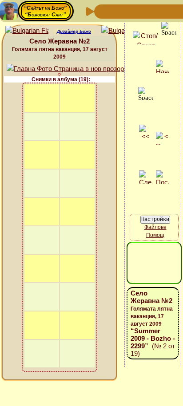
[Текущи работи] (159, 11)
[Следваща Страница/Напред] (116, 11)
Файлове (155, 227)
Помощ (155, 235)
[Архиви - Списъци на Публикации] (130, 11)
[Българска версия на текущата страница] (122, 31)
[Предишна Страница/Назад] (102, 11)
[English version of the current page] (26, 31)
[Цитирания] (144, 11)
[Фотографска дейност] (173, 11)
